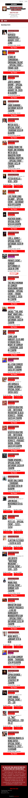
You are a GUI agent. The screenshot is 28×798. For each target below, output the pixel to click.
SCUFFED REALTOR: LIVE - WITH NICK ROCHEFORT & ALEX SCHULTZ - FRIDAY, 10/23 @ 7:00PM (15, 413)
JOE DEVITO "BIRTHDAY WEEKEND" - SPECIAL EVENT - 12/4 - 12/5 (15, 564)
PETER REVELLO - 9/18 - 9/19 (15, 180)
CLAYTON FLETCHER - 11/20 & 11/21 (16, 542)
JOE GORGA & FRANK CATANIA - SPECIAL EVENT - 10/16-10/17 (15, 388)
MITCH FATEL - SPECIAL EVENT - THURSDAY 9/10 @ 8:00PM (15, 128)
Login (26, 1)
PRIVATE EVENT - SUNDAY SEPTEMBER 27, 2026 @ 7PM (15, 264)
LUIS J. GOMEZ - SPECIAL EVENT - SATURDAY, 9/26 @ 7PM (15, 242)
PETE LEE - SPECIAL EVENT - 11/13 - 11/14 (16, 524)
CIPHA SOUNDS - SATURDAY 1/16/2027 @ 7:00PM (15, 678)
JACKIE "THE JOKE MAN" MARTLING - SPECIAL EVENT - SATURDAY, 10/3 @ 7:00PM (15, 317)
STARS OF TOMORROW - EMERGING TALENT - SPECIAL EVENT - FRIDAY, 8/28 (15, 62)
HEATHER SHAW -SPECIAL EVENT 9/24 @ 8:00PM (15, 221)
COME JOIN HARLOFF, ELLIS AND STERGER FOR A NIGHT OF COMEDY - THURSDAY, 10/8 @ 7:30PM (16, 343)
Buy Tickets (14, 47)
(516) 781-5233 (14, 12)
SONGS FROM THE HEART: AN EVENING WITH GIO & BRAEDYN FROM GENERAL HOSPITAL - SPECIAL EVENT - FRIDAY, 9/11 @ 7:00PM (16, 157)
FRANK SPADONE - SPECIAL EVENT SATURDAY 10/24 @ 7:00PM (16, 464)
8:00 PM (8, 186)
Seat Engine (16, 796)
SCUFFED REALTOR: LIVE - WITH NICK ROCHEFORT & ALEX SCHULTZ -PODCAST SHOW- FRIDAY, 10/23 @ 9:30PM (16, 439)
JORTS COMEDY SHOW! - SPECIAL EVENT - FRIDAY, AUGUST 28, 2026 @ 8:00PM (15, 87)
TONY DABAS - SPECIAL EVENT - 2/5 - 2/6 (15, 700)
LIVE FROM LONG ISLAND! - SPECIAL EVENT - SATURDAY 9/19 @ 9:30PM (16, 200)
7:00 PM (18, 186)
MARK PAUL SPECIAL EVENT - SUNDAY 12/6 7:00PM (15, 586)
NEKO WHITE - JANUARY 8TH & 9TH (14, 639)
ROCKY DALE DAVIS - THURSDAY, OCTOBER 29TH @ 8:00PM (15, 484)
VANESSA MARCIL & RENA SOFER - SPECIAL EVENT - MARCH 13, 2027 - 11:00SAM (16, 743)
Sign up (21, 1)
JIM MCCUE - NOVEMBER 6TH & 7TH (15, 504)
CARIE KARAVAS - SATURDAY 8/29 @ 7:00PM (15, 108)
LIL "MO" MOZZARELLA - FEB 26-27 (16, 720)
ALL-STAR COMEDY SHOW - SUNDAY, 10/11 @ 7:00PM (15, 367)
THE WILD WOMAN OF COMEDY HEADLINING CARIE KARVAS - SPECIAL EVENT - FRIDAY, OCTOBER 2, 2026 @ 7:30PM (15, 291)
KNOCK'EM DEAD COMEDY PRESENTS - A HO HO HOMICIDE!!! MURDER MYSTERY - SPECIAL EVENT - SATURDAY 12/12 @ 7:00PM (16, 614)
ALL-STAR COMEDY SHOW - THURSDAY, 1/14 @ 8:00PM (16, 660)
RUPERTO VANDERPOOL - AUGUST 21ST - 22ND (14, 38)
